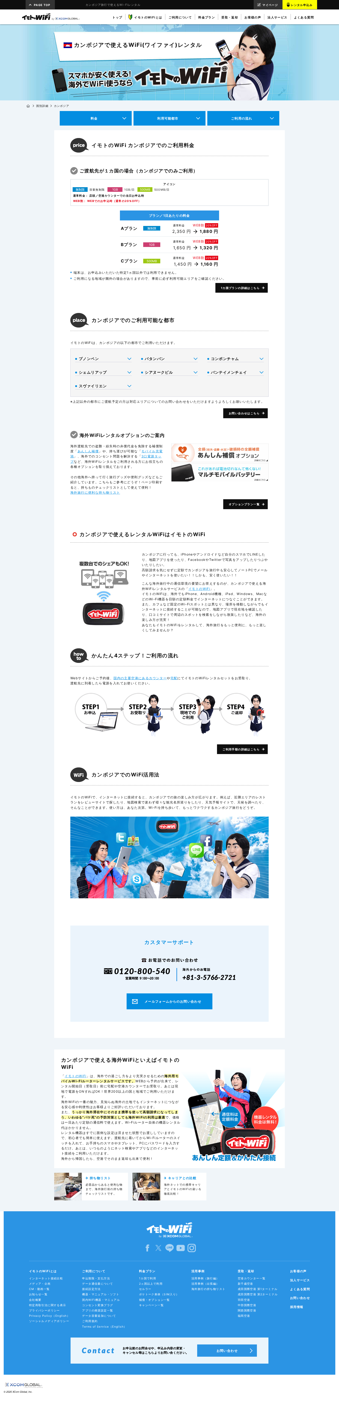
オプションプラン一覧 (244, 504)
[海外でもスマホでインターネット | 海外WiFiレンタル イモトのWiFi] (51, 16)
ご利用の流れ (241, 118)
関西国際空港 (247, 1310)
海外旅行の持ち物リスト (208, 1289)
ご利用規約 (90, 1321)
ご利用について (93, 1271)
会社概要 (35, 1300)
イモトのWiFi (199, 589)
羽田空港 (244, 1300)
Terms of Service (104, 1326)
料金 (94, 118)
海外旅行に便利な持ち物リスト (95, 492)
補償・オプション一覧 (154, 1300)
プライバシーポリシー (44, 1310)
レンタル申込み (301, 5)
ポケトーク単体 (159, 1294)
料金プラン (147, 1271)
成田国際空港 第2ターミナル (258, 1294)
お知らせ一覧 (38, 1294)
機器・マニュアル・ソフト (100, 1294)
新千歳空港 (245, 1283)
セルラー (145, 1289)
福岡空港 (244, 1315)
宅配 (174, 678)
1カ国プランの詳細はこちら (240, 288)
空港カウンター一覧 (252, 1278)
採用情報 (296, 1307)
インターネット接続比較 (46, 1278)
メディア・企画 (40, 1283)
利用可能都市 (167, 118)
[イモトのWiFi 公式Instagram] (191, 1247)
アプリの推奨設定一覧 (97, 1310)
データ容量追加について (99, 1315)
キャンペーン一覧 (151, 1305)
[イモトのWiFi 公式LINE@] (169, 1247)
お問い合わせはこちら (244, 413)
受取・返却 (246, 1271)
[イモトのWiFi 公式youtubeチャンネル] (180, 1247)
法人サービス (300, 1280)
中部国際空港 (247, 1305)
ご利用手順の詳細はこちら (241, 749)
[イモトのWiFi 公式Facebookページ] (147, 1247)
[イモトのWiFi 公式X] (158, 1247)
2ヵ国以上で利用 (151, 1283)
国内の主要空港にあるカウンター (140, 678)
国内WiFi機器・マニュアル (101, 1300)
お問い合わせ (300, 1298)
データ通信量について (97, 1283)
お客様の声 (298, 1271)
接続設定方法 (91, 1289)
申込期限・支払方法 (96, 1278)
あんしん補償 (88, 451)
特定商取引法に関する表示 (47, 1305)
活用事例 (198, 1271)
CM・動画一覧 (39, 1289)
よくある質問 (300, 1289)
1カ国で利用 (147, 1278)
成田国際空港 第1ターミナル (258, 1289)
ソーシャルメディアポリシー (49, 1321)
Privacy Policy (49, 1315)
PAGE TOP (42, 5)
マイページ (270, 5)
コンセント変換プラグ (97, 1305)
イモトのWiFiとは (43, 1271)
